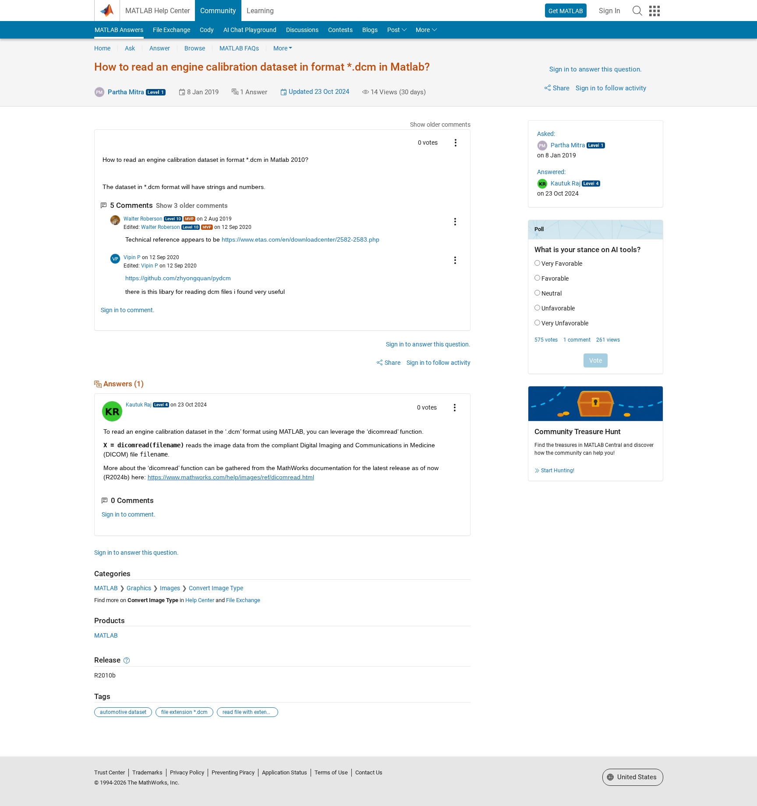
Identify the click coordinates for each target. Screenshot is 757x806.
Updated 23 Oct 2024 (318, 92)
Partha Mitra (126, 92)
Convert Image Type (216, 588)
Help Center (199, 600)
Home (102, 48)
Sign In (609, 11)
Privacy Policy (187, 772)
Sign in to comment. (128, 310)
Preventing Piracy (233, 772)
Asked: (546, 133)
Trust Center (109, 772)
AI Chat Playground (249, 29)
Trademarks (147, 772)
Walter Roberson (143, 219)
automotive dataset (123, 712)
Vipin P (132, 257)
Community (218, 11)
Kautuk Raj (139, 405)
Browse (194, 48)
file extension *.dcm (184, 712)
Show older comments (440, 124)
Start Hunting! (557, 470)
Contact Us (368, 772)
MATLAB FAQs (239, 48)
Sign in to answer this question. (595, 69)
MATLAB (106, 588)
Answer (159, 48)
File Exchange (171, 29)
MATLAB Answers (119, 29)
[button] (637, 10)
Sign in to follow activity (611, 88)
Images (170, 588)
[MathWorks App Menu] (654, 11)
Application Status (284, 772)
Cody (207, 29)
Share (561, 88)
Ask (130, 48)
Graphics (139, 588)
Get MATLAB (565, 10)
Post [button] (393, 29)
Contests (340, 29)
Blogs (370, 29)
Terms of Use (331, 772)
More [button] (423, 29)
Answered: (551, 171)
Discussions (302, 29)
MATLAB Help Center (157, 11)
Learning (260, 11)
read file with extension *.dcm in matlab (250, 712)
